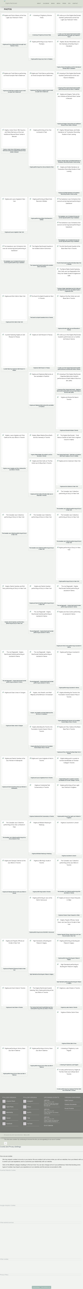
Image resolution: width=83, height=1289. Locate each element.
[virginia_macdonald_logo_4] (10, 3)
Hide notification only (45, 1287)
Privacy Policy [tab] (4, 1274)
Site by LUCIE (26, 1134)
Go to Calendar (48, 1125)
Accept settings (36, 1287)
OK (5, 1143)
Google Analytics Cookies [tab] (7, 1205)
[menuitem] (39, 3)
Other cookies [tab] (4, 1259)
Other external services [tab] (7, 1222)
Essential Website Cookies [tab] (8, 1170)
